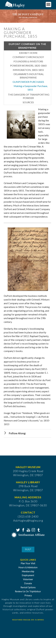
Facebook (23, 529)
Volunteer (28, 579)
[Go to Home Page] (15, 4)
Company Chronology (28, 57)
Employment (28, 575)
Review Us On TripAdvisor (28, 591)
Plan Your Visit (28, 563)
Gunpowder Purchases (28, 81)
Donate (28, 583)
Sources (28, 102)
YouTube (28, 529)
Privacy (28, 595)
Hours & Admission (28, 567)
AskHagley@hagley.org (28, 520)
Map (28, 549)
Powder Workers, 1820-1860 (28, 65)
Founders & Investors (28, 61)
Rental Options (28, 587)
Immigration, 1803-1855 (28, 69)
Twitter (17, 529)
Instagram (33, 529)
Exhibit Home (28, 52)
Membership (28, 571)
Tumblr (38, 529)
